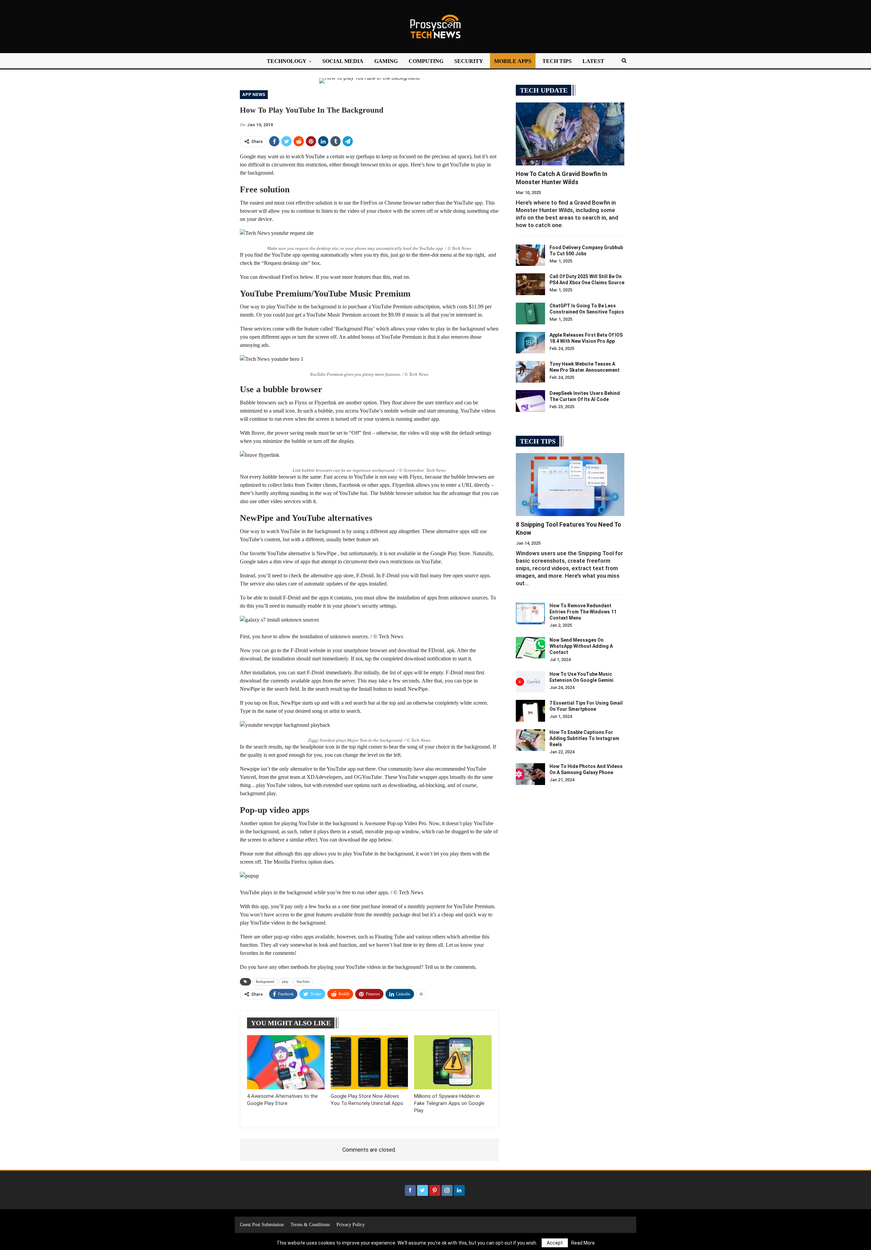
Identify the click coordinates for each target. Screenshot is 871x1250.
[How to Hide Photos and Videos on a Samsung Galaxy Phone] (530, 774)
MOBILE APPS (512, 61)
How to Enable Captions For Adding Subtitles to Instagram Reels (584, 738)
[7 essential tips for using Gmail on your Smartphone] (530, 711)
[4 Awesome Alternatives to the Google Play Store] (286, 1062)
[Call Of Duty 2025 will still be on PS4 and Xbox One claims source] (530, 284)
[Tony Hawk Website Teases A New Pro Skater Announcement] (530, 372)
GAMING (386, 61)
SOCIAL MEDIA (342, 61)
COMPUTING (426, 61)
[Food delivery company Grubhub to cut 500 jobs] (530, 255)
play (285, 981)
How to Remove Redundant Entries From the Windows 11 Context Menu (583, 612)
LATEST (593, 61)
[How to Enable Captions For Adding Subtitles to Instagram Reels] (530, 740)
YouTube (303, 981)
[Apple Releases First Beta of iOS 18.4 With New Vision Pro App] (530, 343)
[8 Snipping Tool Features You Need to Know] (570, 484)
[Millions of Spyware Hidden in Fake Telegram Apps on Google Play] (453, 1062)
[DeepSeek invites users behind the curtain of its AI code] (530, 401)
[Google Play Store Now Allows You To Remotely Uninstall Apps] (369, 1062)
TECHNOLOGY (287, 61)
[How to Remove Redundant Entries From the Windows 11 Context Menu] (530, 613)
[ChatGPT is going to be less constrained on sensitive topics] (530, 313)
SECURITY (468, 61)
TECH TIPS (557, 61)
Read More (583, 1242)
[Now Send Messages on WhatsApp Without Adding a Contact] (530, 648)
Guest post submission (262, 1224)
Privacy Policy (350, 1224)
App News (253, 94)
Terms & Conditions (310, 1224)
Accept (555, 1243)
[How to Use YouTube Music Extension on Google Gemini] (530, 682)
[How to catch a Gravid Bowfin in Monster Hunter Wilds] (570, 133)
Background (265, 981)
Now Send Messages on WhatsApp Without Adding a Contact (581, 646)
